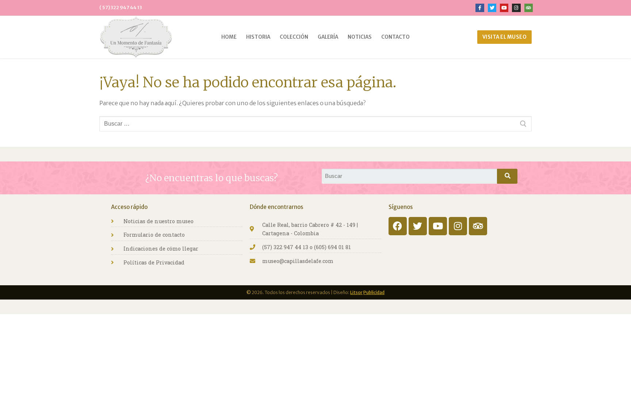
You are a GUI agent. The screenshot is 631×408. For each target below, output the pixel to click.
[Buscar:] (315, 123)
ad (382, 292)
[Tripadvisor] (478, 226)
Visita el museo (504, 37)
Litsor (356, 292)
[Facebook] (398, 226)
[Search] (507, 176)
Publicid (371, 292)
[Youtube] (438, 226)
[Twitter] (418, 226)
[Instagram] (458, 226)
